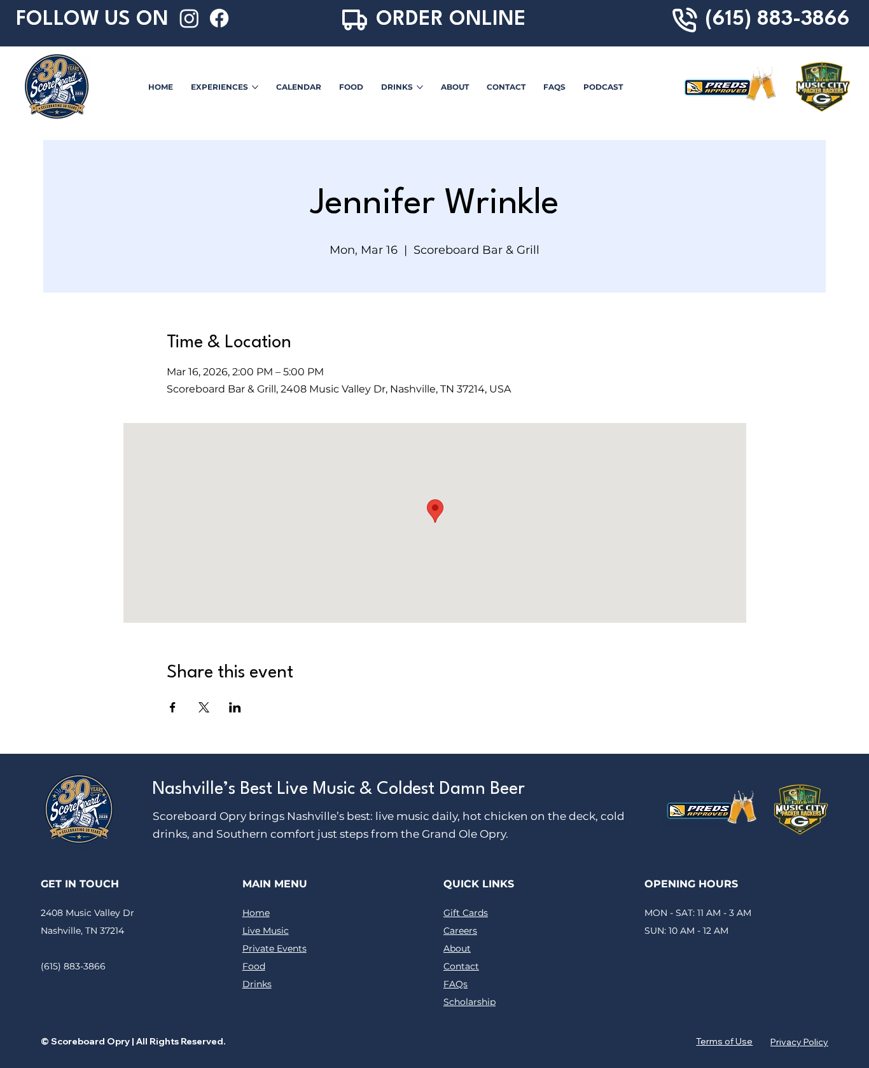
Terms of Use (724, 1041)
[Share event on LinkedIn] (235, 707)
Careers (460, 930)
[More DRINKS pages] (420, 87)
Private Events (274, 948)
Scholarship (469, 1002)
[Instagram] (189, 18)
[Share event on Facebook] (173, 707)
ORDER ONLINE (451, 20)
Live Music (265, 930)
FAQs (455, 984)
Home (256, 913)
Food (253, 966)
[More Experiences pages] (255, 87)
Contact (461, 966)
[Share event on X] (204, 707)
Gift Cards (465, 913)
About (457, 948)
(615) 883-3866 (777, 20)
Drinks (257, 984)
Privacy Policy (799, 1042)
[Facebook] (219, 18)
